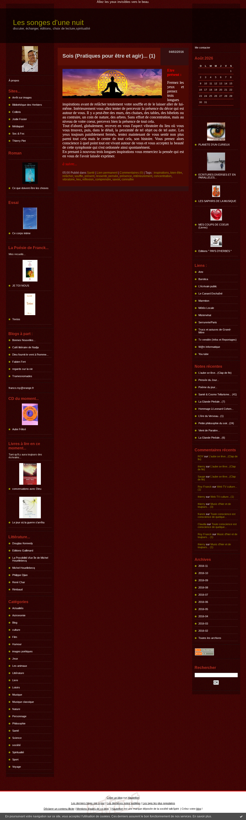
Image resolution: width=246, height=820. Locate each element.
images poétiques (22, 651)
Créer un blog (115, 797)
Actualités (18, 608)
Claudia (202, 524)
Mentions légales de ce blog (92, 808)
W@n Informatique (209, 346)
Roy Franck (205, 486)
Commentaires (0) (131, 172)
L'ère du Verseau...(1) (211, 416)
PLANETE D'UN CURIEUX (214, 144)
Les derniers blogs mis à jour (88, 803)
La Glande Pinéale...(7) (211, 401)
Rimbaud (17, 589)
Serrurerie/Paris (207, 322)
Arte (200, 271)
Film (14, 637)
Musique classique (23, 701)
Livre (15, 680)
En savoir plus (202, 816)
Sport (15, 759)
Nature (16, 709)
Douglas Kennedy (22, 543)
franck (201, 514)
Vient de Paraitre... (209, 430)
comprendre (103, 179)
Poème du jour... (207, 387)
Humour (17, 644)
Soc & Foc (18, 133)
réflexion (88, 179)
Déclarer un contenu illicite (59, 808)
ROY (200, 456)
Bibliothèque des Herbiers (27, 104)
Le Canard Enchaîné (210, 293)
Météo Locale (206, 307)
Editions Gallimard (22, 550)
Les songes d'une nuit (48, 22)
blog (198, 808)
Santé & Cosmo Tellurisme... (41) (217, 394)
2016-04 (203, 616)
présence (126, 176)
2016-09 (203, 580)
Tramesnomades (22, 376)
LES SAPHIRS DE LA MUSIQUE (217, 201)
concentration (163, 176)
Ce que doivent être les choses (30, 188)
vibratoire (68, 179)
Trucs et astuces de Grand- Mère (214, 331)
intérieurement (142, 176)
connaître (128, 179)
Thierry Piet (19, 140)
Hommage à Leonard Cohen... (216, 408)
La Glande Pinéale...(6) (211, 437)
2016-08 (203, 587)
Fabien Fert (19, 361)
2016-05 (203, 609)
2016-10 (203, 573)
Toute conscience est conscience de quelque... (216, 515)
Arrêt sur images (22, 97)
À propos (14, 80)
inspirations (161, 172)
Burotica (203, 279)
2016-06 (203, 601)
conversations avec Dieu (26, 488)
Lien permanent (107, 172)
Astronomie (18, 615)
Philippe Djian (20, 575)
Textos (16, 319)
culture (16, 629)
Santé (15, 730)
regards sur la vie (22, 368)
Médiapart (18, 126)
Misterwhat (204, 315)
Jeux (15, 658)
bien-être (176, 172)
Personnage (19, 716)
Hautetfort (133, 797)
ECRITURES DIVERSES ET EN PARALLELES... (217, 176)
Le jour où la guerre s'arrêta (28, 522)
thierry (201, 466)
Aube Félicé (19, 429)
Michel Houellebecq (23, 567)
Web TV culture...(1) (222, 496)
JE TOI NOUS (20, 285)
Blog (14, 622)
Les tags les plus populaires (159, 803)
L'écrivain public (207, 286)
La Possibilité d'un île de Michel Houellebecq (30, 559)
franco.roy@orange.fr (21, 387)
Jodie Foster (19, 119)
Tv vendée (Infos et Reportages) (217, 339)
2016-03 (203, 623)
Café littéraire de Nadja (25, 347)
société (16, 745)
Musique (17, 694)
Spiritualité (18, 752)
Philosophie (18, 723)
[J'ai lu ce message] (241, 816)
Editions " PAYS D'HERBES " (215, 251)
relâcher (67, 176)
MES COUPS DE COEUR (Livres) (213, 226)
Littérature (18, 673)
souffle (78, 176)
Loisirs (16, 687)
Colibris (16, 111)
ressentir (101, 176)
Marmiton (203, 300)
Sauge (201, 476)
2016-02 (203, 630)
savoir (116, 179)
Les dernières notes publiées (124, 803)
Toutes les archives (209, 637)
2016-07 (203, 594)
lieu (78, 179)
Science (17, 737)
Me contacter (202, 47)
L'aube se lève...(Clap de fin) (215, 372)
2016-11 (203, 565)
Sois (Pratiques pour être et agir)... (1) (108, 56)
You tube (203, 354)
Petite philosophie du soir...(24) (216, 423)
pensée (113, 176)
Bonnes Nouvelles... (24, 340)
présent (89, 176)
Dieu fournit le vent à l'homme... (30, 354)
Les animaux (19, 665)
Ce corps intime (21, 233)
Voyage (16, 766)
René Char (18, 582)
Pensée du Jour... (208, 380)
